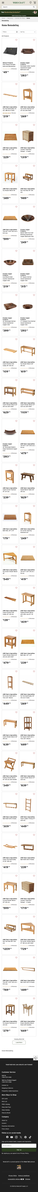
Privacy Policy (24, 1153)
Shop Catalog (6, 1110)
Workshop (10, 18)
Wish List (4, 1101)
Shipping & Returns (7, 1088)
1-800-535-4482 (6, 1077)
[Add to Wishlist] (15, 41)
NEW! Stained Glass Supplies (19, 15)
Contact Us (5, 1085)
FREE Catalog (6, 1104)
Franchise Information (8, 1126)
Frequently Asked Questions (10, 1091)
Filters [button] (5, 32)
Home (3, 18)
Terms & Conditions (24, 1175)
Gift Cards (5, 1098)
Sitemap (27, 1179)
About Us (4, 1120)
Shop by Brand (6, 1113)
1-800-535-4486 (6, 1082)
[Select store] (31, 3)
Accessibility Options (14, 1179)
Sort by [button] (22, 32)
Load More (19, 1042)
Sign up (19, 1150)
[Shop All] (3, 3)
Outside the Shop (20, 18)
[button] (27, 32)
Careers (4, 1123)
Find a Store (5, 1129)
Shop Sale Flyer (6, 1107)
